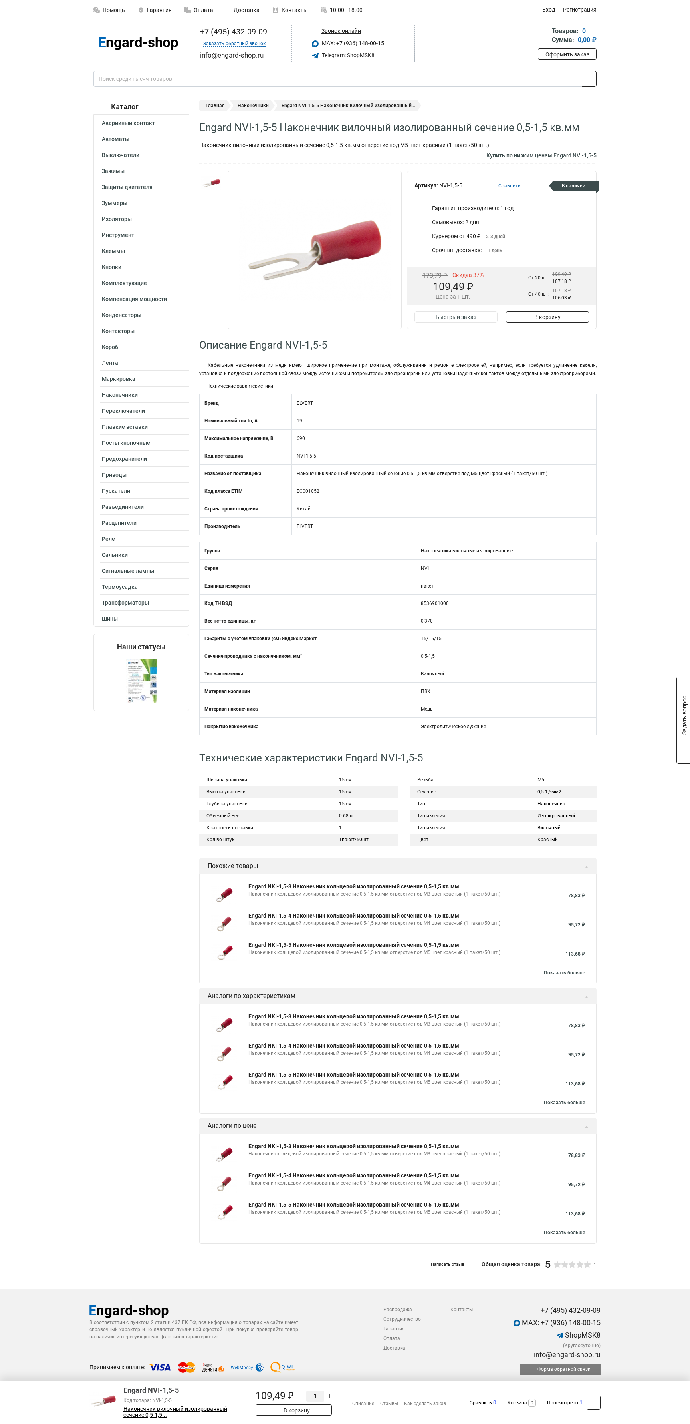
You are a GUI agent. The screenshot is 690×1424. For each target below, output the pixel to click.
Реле (108, 539)
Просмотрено (562, 1403)
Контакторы (118, 331)
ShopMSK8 (582, 1335)
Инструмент (118, 235)
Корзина (517, 1403)
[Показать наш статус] (141, 681)
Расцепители (119, 523)
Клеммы (113, 251)
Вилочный (549, 828)
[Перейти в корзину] (543, 36)
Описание (363, 1403)
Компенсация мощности (134, 299)
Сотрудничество (402, 1319)
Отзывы (389, 1403)
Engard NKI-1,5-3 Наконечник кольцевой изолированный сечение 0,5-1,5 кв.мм (353, 886)
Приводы (114, 475)
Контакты (295, 10)
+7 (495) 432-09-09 (232, 31)
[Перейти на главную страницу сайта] (138, 43)
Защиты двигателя (127, 187)
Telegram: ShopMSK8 (348, 55)
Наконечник (551, 804)
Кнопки (111, 267)
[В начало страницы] (594, 1403)
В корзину (547, 317)
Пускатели (116, 491)
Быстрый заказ (456, 317)
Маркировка (118, 379)
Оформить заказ (567, 54)
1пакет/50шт (354, 839)
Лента (110, 363)
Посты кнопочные (126, 443)
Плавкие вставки (125, 427)
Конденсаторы (121, 315)
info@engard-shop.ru (566, 1354)
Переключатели (123, 411)
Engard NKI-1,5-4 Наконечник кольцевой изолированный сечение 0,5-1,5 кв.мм (353, 915)
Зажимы (113, 171)
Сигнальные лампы (128, 571)
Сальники (115, 555)
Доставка (246, 10)
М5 (540, 780)
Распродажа (397, 1309)
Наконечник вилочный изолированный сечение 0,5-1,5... (175, 1412)
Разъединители (123, 507)
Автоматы (115, 139)
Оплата (203, 10)
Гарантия (159, 10)
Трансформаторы (125, 602)
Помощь (114, 10)
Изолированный (556, 816)
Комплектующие (124, 283)
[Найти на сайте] (589, 79)
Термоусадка (120, 587)
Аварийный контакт (128, 123)
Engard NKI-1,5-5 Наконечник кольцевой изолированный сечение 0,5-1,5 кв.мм (353, 945)
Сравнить (481, 1403)
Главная (215, 105)
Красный (547, 839)
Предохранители (124, 459)
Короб (110, 347)
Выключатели (120, 155)
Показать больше (564, 973)
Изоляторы (117, 219)
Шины (110, 618)
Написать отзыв (447, 1264)
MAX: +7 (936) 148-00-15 (352, 43)
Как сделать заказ (425, 1403)
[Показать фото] (211, 183)
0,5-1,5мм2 (549, 792)
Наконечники (120, 395)
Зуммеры (114, 203)
